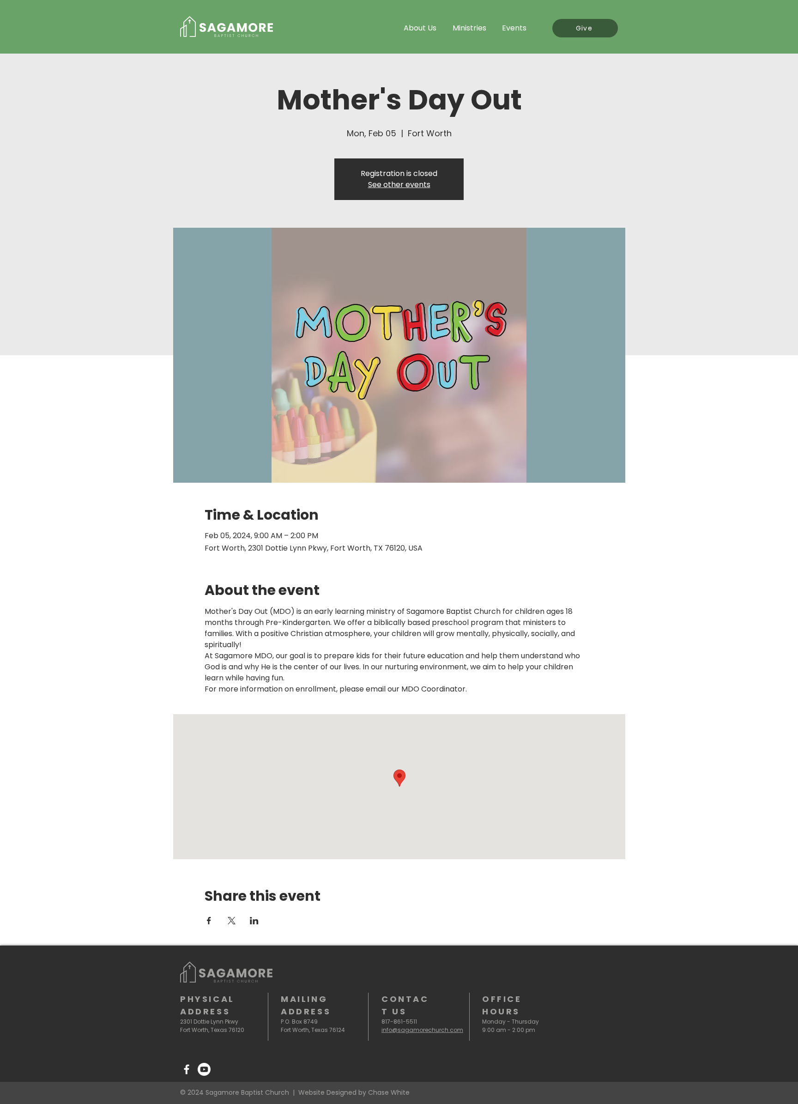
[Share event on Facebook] (209, 920)
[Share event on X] (231, 920)
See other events (399, 184)
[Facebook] (186, 1069)
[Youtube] (204, 1069)
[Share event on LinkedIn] (254, 920)
